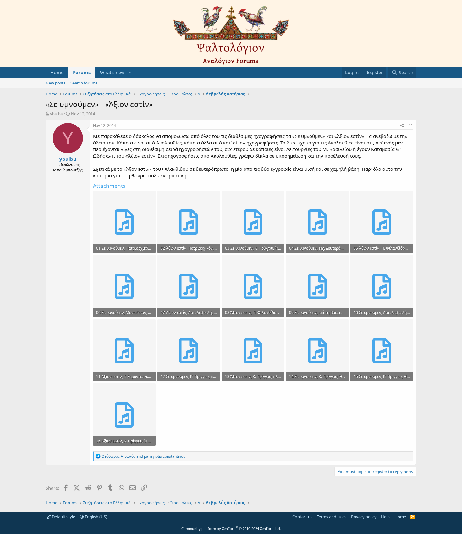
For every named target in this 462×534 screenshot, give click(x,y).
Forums (82, 72)
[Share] (402, 125)
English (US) (95, 517)
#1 (410, 125)
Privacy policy (364, 517)
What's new (112, 72)
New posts (55, 83)
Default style (63, 517)
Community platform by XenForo (231, 528)
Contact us (302, 517)
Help (385, 517)
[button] (129, 72)
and (143, 456)
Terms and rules (331, 517)
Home (56, 72)
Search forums (83, 83)
